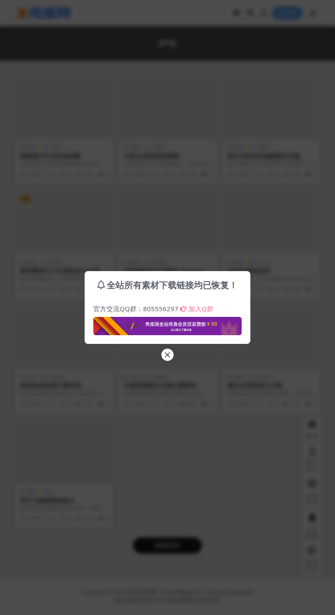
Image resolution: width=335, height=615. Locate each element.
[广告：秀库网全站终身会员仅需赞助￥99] (167, 323)
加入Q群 (200, 308)
